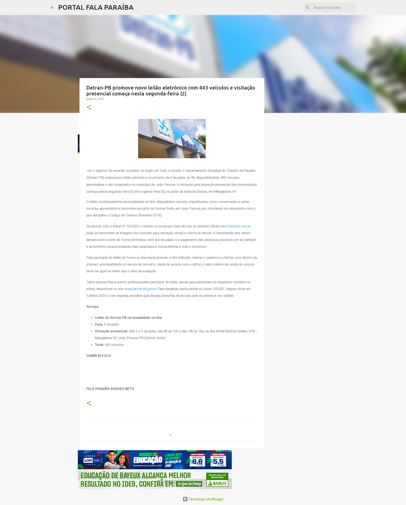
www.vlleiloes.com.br (235, 226)
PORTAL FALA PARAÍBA (95, 7)
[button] (88, 107)
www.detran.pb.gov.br (140, 289)
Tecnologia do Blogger (206, 499)
